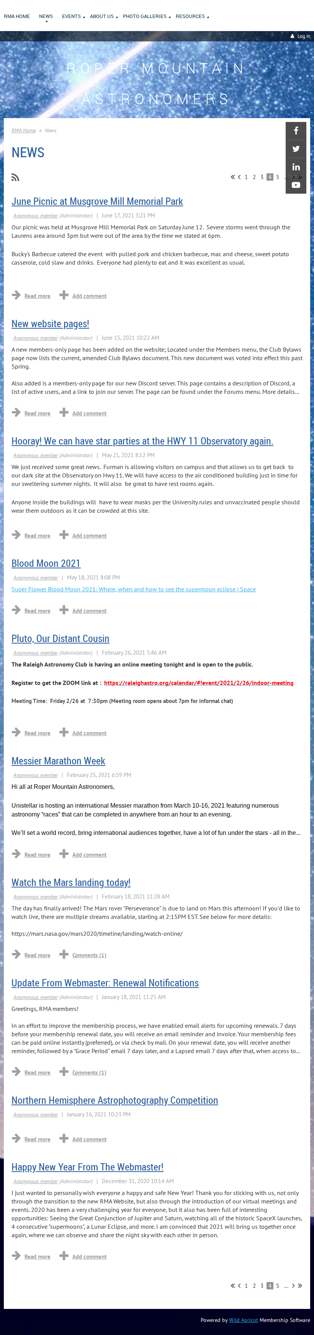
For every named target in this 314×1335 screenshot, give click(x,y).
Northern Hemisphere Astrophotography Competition (114, 1100)
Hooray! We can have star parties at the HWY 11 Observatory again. (142, 441)
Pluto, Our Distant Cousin (60, 638)
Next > (293, 1285)
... (286, 1285)
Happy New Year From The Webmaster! (87, 1167)
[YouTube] (296, 185)
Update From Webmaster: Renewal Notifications (105, 982)
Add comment (89, 296)
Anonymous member (35, 215)
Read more (38, 296)
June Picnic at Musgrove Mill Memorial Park (97, 201)
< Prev (239, 177)
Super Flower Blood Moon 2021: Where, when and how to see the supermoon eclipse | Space (133, 589)
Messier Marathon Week (58, 760)
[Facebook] (296, 131)
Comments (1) (89, 955)
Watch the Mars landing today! (71, 882)
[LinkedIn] (296, 167)
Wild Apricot (243, 1320)
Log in (304, 36)
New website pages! (50, 323)
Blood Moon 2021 (46, 563)
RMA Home (23, 130)
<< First (233, 177)
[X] (296, 149)
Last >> (300, 1285)
